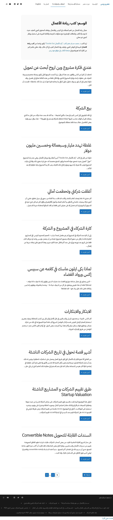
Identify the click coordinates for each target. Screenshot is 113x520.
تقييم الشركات (53, 503)
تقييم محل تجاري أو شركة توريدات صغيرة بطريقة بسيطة (65, 512)
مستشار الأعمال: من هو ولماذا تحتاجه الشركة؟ (75, 503)
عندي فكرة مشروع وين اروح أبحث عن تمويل (57, 67)
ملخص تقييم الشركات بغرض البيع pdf (16, 508)
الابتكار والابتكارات (78, 311)
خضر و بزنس (105, 4)
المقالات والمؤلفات (58, 4)
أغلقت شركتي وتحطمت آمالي (69, 191)
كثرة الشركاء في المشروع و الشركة (67, 228)
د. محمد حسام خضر (74, 43)
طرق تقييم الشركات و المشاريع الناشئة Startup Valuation (61, 392)
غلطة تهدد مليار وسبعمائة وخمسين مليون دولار (58, 148)
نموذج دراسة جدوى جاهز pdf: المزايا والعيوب (30, 512)
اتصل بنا (46, 4)
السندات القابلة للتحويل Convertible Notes (56, 435)
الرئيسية (94, 4)
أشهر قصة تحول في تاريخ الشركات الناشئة (60, 352)
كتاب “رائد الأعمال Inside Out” (56, 43)
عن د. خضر (86, 4)
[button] (107, 518)
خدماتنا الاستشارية (74, 4)
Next (88, 475)
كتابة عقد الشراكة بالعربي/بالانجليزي (34, 503)
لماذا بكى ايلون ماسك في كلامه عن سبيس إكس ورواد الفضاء (59, 271)
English (38, 4)
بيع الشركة (83, 108)
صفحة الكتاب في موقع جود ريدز (59, 50)
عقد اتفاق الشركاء (92, 512)
